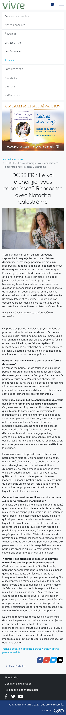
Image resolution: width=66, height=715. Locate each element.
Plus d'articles (16, 666)
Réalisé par (46, 711)
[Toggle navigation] (61, 4)
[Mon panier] (52, 4)
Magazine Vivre (13, 5)
